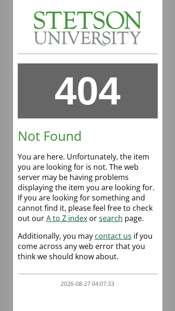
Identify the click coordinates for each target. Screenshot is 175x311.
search (111, 218)
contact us (113, 236)
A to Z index (66, 218)
